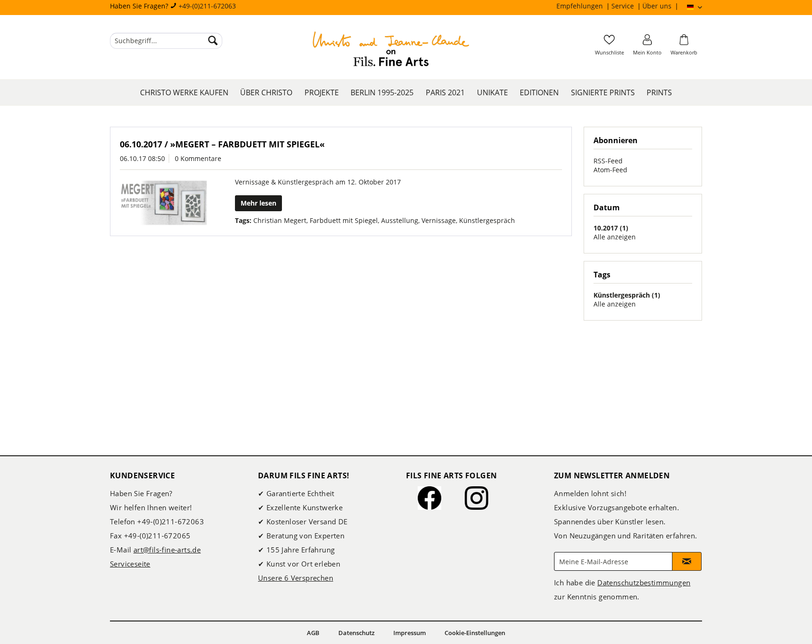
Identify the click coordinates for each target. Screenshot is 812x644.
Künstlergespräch (487, 220)
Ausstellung (399, 220)
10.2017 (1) (610, 227)
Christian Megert (279, 220)
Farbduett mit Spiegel (344, 220)
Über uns (657, 5)
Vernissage (439, 220)
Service (623, 5)
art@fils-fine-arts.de (167, 549)
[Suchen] (212, 41)
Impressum (409, 633)
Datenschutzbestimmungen (643, 582)
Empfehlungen (580, 5)
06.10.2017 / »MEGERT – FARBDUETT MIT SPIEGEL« (222, 144)
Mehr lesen (258, 203)
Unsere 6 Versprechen (295, 578)
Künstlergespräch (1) (626, 295)
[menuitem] (583, 6)
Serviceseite (130, 563)
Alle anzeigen (614, 236)
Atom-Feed (610, 169)
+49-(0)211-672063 (207, 5)
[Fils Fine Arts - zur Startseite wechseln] (391, 50)
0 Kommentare (198, 158)
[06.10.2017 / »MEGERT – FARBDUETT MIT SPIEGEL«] (164, 202)
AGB (313, 633)
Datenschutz (356, 633)
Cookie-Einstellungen (475, 633)
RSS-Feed (608, 160)
